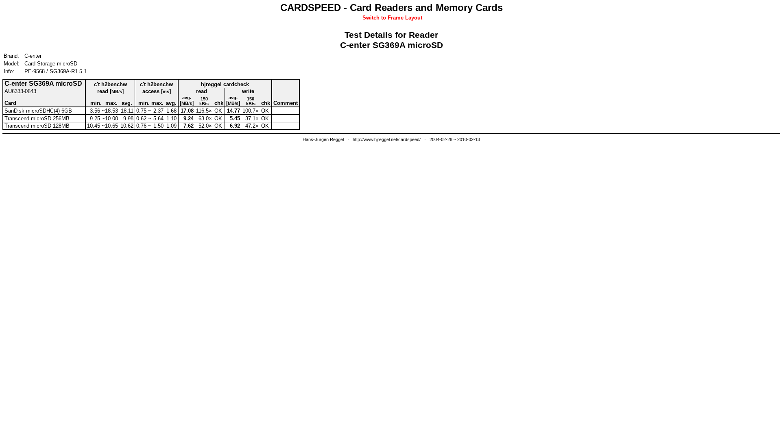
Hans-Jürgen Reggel (323, 139)
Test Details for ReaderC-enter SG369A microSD (391, 40)
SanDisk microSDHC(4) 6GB (38, 111)
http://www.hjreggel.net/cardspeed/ (387, 139)
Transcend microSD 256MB (37, 118)
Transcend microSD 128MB (37, 126)
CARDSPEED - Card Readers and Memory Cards (391, 7)
